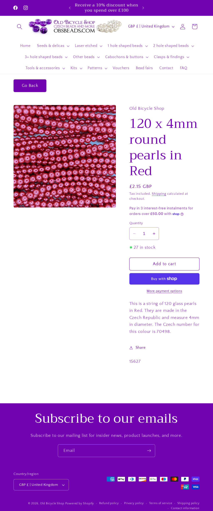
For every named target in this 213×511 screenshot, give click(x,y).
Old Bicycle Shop (52, 503)
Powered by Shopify (79, 503)
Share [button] (141, 348)
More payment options (164, 291)
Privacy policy (134, 503)
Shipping (159, 194)
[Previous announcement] (69, 8)
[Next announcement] (143, 8)
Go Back (30, 85)
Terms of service (160, 503)
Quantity (136, 223)
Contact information (185, 508)
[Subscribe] (149, 450)
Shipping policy (188, 503)
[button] (19, 26)
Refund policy (109, 503)
